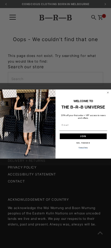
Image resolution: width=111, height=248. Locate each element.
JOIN (83, 136)
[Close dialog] (108, 92)
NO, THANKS (83, 142)
